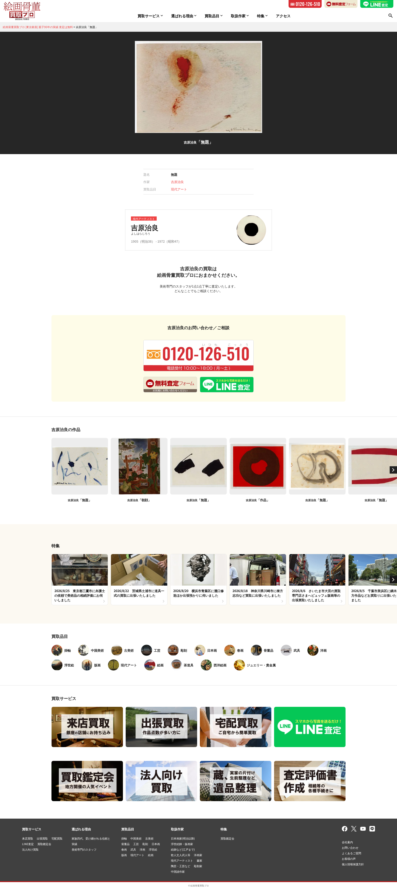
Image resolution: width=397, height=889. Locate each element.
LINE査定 (28, 844)
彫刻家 (198, 866)
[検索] (390, 15)
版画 (124, 855)
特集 (224, 829)
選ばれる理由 (81, 829)
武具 (133, 849)
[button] (393, 470)
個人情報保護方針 (353, 864)
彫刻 (145, 844)
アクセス (283, 15)
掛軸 (124, 838)
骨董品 (125, 844)
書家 (199, 860)
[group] (79, 579)
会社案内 (347, 842)
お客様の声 (349, 858)
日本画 (156, 844)
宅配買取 (56, 838)
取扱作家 (177, 829)
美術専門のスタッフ (84, 849)
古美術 (149, 838)
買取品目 (127, 829)
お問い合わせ (350, 847)
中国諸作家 (178, 871)
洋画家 (198, 855)
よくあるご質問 (351, 853)
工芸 (136, 844)
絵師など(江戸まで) (183, 849)
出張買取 (42, 838)
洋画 (142, 849)
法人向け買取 (30, 849)
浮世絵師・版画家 (182, 844)
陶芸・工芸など (180, 866)
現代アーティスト (182, 860)
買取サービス (31, 829)
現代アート (179, 189)
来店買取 (27, 838)
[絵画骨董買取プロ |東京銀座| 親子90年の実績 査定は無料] (22, 11)
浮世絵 (153, 849)
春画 (124, 849)
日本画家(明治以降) (183, 838)
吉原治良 (177, 181)
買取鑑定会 (44, 844)
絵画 (150, 855)
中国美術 (136, 838)
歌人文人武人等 (180, 855)
